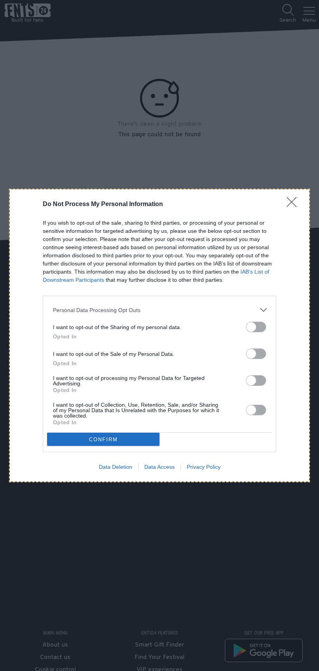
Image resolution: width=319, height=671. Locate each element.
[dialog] (159, 335)
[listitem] (159, 310)
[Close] (294, 204)
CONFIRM (103, 439)
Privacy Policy (204, 467)
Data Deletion (115, 467)
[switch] (256, 327)
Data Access (159, 467)
